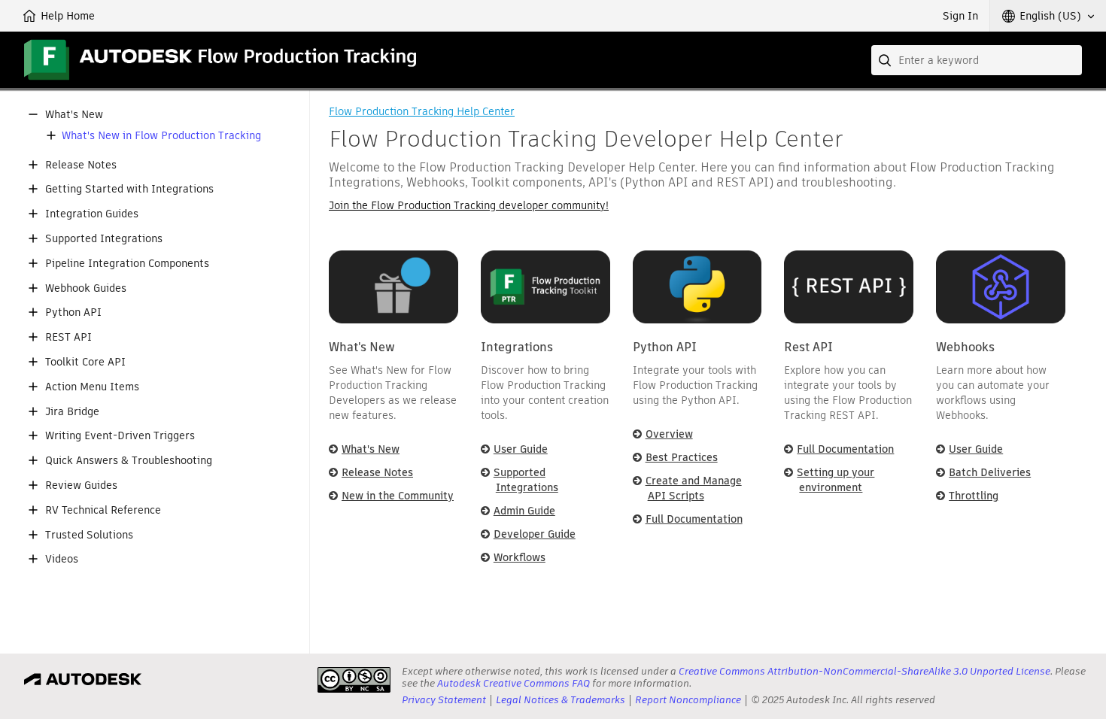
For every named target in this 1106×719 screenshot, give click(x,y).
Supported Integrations (526, 480)
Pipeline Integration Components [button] (127, 263)
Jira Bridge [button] (72, 411)
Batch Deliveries (990, 472)
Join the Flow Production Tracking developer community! (469, 205)
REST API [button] (68, 337)
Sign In (960, 15)
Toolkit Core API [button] (85, 362)
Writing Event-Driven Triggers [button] (120, 435)
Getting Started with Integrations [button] (129, 189)
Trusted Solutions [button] (89, 535)
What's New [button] (74, 114)
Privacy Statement (444, 700)
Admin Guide (524, 510)
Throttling (973, 495)
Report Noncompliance (688, 700)
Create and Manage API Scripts (694, 488)
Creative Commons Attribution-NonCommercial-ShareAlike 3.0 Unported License (864, 671)
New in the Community (398, 495)
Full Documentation (694, 518)
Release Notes (377, 472)
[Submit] (886, 60)
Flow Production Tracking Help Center (422, 111)
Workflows (519, 557)
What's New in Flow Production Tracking (161, 135)
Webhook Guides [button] (85, 288)
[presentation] (354, 680)
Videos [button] (61, 559)
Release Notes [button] (81, 165)
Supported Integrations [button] (104, 238)
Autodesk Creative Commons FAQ (513, 683)
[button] (1048, 16)
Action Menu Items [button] (92, 387)
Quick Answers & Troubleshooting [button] (128, 460)
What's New (371, 449)
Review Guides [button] (81, 485)
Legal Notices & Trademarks (560, 700)
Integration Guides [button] (91, 214)
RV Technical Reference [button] (103, 510)
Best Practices (682, 457)
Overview (669, 433)
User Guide (521, 449)
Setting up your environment (835, 480)
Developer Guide (535, 534)
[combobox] (976, 60)
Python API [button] (73, 312)
